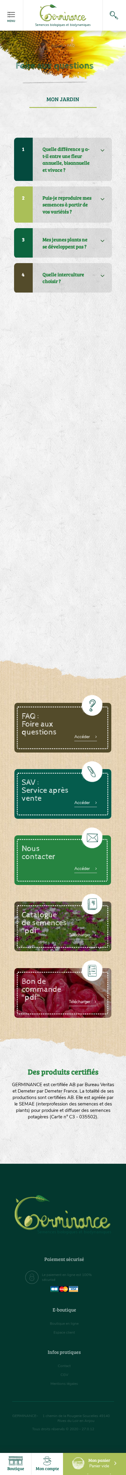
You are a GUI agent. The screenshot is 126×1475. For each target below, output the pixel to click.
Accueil (57, 45)
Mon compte (47, 1468)
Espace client (64, 1332)
